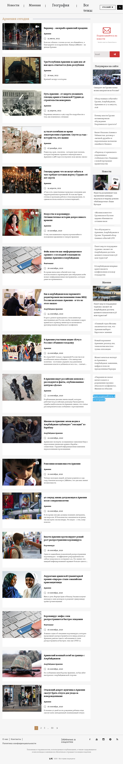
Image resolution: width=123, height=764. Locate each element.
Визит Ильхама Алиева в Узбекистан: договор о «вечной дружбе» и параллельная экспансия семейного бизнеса (106, 138)
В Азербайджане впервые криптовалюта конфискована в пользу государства (106, 270)
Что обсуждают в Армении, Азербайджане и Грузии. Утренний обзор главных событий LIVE (107, 234)
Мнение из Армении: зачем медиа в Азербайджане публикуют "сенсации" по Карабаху (65, 424)
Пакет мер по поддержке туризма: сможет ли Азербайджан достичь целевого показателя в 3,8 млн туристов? (106, 252)
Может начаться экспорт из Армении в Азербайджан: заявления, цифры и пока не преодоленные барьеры (106, 363)
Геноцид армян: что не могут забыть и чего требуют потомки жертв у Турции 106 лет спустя (66, 174)
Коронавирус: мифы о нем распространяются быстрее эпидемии (63, 618)
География (60, 5)
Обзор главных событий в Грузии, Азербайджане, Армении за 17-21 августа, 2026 (106, 103)
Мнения (35, 5)
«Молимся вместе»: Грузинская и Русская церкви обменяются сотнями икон (104, 217)
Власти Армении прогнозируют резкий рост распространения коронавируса (63, 538)
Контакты (16, 739)
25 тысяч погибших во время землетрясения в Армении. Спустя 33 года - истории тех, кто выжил (66, 134)
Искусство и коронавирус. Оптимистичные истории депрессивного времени (65, 217)
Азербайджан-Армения (53, 309)
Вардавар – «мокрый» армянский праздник (66, 28)
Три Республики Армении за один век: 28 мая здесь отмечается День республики (64, 64)
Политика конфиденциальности (19, 743)
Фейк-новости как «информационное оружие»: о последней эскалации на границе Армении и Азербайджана (63, 254)
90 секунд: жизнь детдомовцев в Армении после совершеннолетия (65, 499)
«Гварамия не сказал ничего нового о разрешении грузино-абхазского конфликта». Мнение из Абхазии (105, 383)
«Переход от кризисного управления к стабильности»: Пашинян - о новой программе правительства (107, 158)
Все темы (87, 8)
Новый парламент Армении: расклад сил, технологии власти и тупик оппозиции (105, 345)
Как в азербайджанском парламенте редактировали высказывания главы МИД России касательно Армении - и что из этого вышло (65, 299)
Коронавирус (49, 546)
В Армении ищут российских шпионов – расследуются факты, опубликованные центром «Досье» (64, 382)
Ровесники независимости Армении (62, 464)
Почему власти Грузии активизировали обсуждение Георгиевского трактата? (106, 120)
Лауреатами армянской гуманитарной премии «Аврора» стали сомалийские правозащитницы (63, 579)
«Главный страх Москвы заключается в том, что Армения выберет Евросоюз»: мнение (105, 328)
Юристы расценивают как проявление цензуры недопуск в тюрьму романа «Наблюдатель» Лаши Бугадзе (106, 199)
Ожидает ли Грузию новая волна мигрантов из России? (106, 89)
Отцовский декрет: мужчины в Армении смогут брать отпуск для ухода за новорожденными (64, 693)
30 (52, 728)
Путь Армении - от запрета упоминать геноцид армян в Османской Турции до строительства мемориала (64, 97)
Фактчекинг (49, 264)
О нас (5, 739)
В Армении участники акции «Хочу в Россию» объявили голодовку (62, 341)
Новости (13, 5)
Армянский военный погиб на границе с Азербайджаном (64, 657)
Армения (47, 34)
